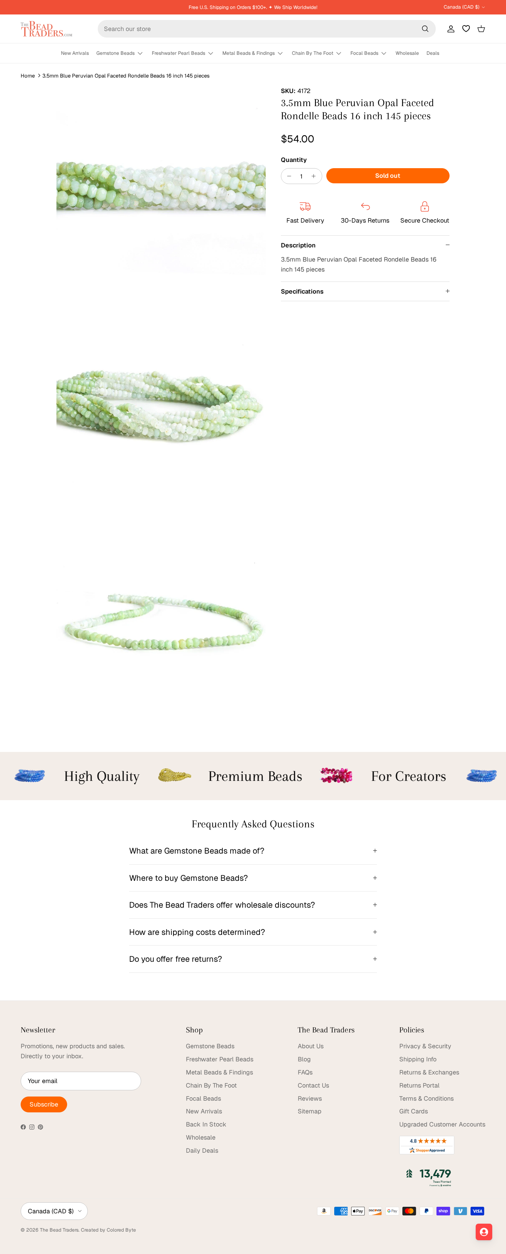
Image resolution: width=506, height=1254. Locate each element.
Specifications (302, 291)
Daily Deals (202, 1150)
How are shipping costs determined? (197, 932)
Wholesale (407, 53)
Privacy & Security (425, 1046)
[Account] (449, 28)
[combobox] (267, 29)
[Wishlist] (466, 28)
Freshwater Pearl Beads (178, 53)
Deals (432, 53)
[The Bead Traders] (46, 29)
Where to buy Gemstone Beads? (188, 878)
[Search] (425, 28)
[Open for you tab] (484, 1232)
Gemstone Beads (115, 53)
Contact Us (313, 1085)
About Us (311, 1046)
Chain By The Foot (312, 53)
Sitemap (309, 1111)
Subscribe (44, 1104)
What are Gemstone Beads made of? (196, 850)
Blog (304, 1059)
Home (28, 75)
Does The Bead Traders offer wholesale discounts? (222, 904)
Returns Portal (419, 1085)
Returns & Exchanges (429, 1072)
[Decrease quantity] (287, 176)
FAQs (305, 1072)
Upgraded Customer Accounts (442, 1124)
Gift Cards (413, 1111)
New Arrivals (75, 53)
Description (298, 245)
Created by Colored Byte (108, 1230)
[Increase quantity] (315, 176)
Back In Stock (206, 1124)
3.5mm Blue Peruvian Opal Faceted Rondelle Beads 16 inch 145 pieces (126, 75)
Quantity (294, 160)
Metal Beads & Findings (248, 53)
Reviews (310, 1098)
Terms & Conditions (426, 1098)
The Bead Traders (59, 1230)
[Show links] (143, 53)
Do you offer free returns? (175, 959)
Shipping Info (417, 1059)
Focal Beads (364, 53)
